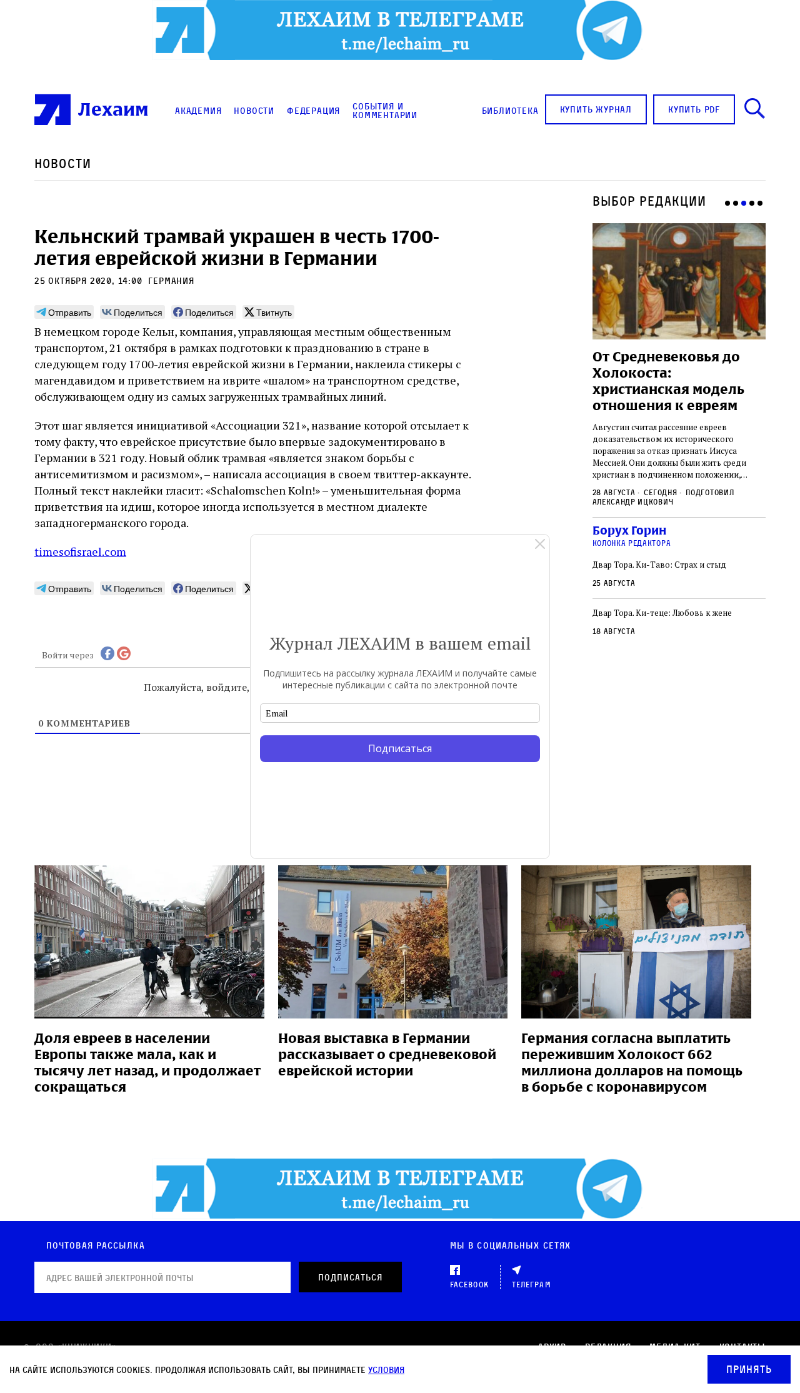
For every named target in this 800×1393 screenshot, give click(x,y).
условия (386, 1369)
